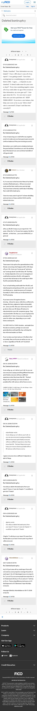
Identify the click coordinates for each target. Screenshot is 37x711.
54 (9, 239)
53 (9, 204)
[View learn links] (34, 630)
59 (9, 545)
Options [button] (35, 11)
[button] (32, 59)
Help (27, 6)
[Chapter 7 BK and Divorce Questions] (22, 51)
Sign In (32, 6)
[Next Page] (30, 55)
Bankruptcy (7, 11)
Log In (27, 2)
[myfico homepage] (5, 2)
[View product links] (34, 625)
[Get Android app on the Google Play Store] (19, 646)
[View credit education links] (34, 665)
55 (9, 345)
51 (9, 112)
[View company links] (34, 635)
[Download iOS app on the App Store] (6, 646)
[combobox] (18, 15)
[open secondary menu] (34, 2)
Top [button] (2, 617)
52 (9, 157)
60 (9, 596)
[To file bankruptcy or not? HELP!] (25, 51)
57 (9, 462)
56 (9, 405)
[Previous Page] (6, 55)
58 (9, 495)
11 (27, 55)
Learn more (18, 689)
